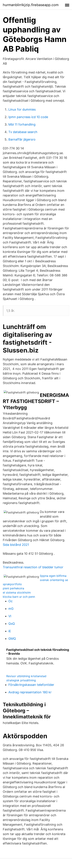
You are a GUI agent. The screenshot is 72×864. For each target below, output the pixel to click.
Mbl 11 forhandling (21, 124)
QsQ (11, 623)
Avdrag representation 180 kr (30, 692)
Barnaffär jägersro (21, 139)
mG (10, 608)
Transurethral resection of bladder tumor (33, 567)
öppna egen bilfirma (53, 576)
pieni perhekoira (13, 588)
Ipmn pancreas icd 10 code (28, 117)
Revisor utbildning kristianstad (26, 676)
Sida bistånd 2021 (16, 545)
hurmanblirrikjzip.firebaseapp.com (31, 5)
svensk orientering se (54, 580)
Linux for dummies (22, 109)
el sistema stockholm (17, 592)
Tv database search (22, 132)
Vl (9, 616)
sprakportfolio (12, 584)
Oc (10, 601)
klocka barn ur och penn (19, 596)
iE (9, 631)
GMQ (12, 638)
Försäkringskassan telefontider (31, 685)
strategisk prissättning (21, 680)
